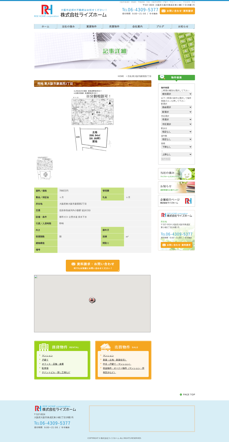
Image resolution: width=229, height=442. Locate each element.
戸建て (45, 360)
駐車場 (45, 368)
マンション (47, 355)
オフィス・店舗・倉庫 (53, 364)
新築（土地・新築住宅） (115, 360)
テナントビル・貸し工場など (56, 372)
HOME (121, 76)
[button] (92, 300)
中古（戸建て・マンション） (117, 364)
